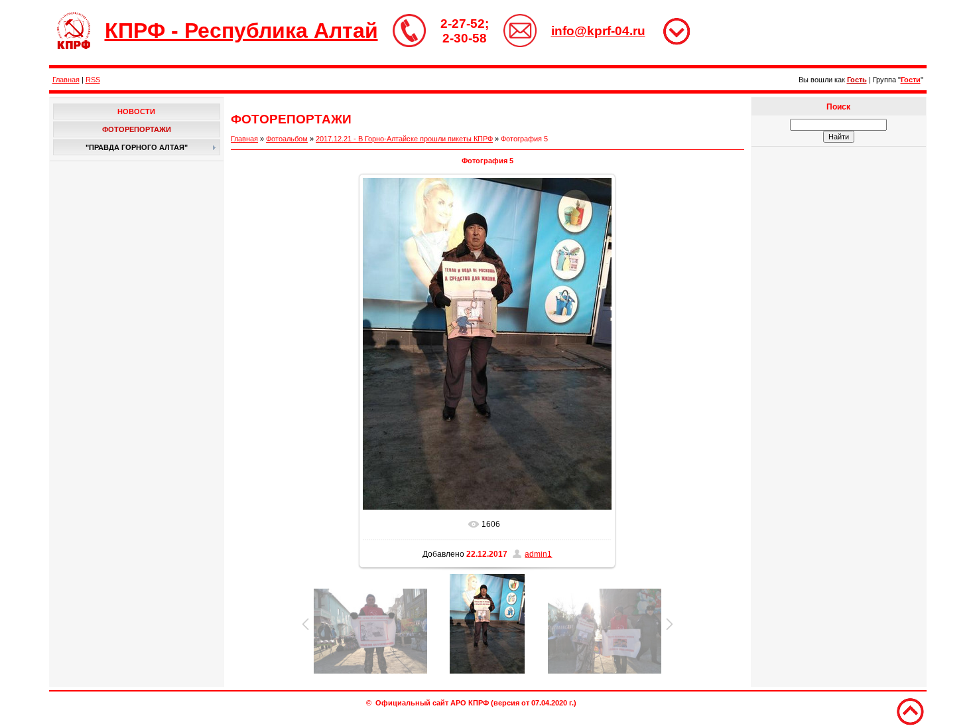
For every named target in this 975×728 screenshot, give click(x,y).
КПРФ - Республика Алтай (241, 30)
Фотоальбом (287, 139)
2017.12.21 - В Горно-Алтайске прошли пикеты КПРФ (404, 139)
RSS (93, 80)
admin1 (538, 554)
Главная (66, 80)
